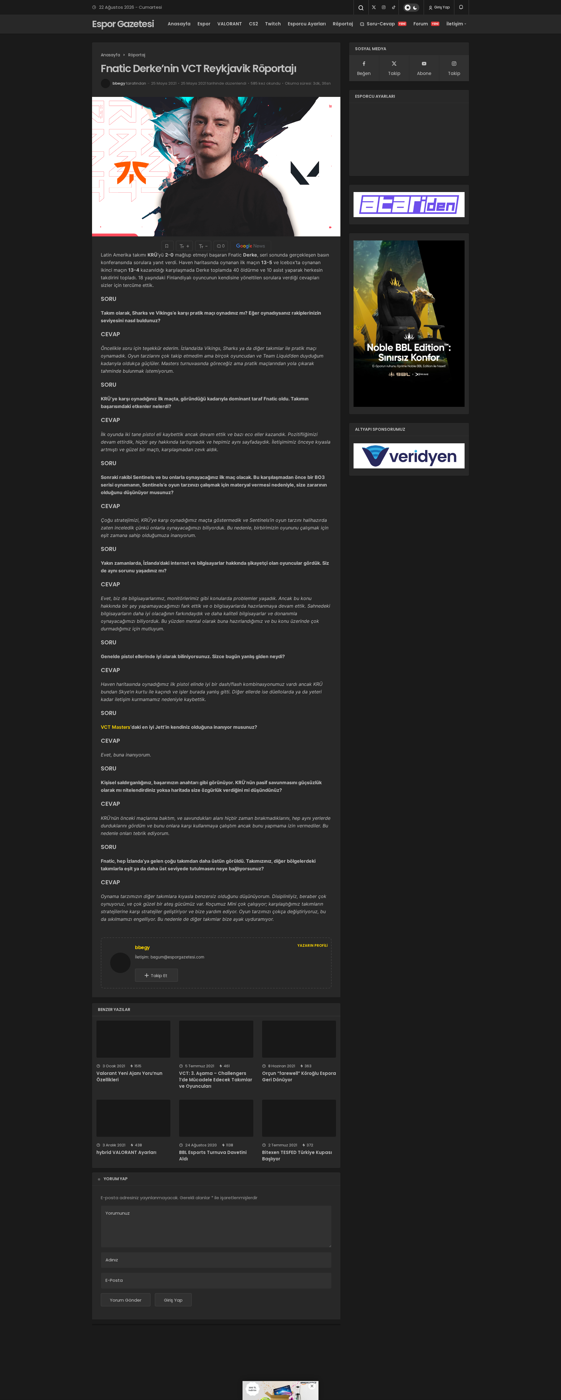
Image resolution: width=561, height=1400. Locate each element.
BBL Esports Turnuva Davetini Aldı (213, 1156)
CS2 (253, 24)
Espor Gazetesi (123, 23)
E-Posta (114, 1280)
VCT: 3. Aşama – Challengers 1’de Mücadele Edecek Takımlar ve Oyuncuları (215, 1080)
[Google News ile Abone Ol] (250, 246)
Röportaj (343, 24)
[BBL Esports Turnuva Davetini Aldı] (216, 1118)
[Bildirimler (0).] (461, 7)
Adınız (111, 1260)
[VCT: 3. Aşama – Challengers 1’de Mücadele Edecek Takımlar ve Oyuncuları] (216, 1039)
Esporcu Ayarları (307, 24)
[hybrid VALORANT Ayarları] (133, 1118)
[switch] (411, 8)
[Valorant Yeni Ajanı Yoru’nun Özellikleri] (133, 1039)
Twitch (273, 24)
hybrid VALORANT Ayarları (126, 1153)
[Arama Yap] (361, 8)
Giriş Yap (441, 7)
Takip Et (159, 975)
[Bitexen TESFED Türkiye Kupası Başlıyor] (299, 1118)
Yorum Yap (116, 1179)
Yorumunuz (117, 1213)
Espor (204, 24)
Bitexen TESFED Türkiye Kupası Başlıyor (297, 1156)
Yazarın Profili (312, 945)
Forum (426, 24)
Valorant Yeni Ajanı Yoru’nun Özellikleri (129, 1077)
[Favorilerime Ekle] (168, 246)
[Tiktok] (394, 7)
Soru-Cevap (386, 24)
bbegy (118, 83)
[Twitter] (374, 7)
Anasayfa (179, 24)
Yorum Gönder (125, 1300)
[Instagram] (384, 7)
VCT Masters (115, 727)
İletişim (454, 24)
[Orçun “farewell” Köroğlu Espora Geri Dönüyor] (299, 1039)
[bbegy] (122, 962)
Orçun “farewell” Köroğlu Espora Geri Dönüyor (299, 1077)
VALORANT (229, 24)
